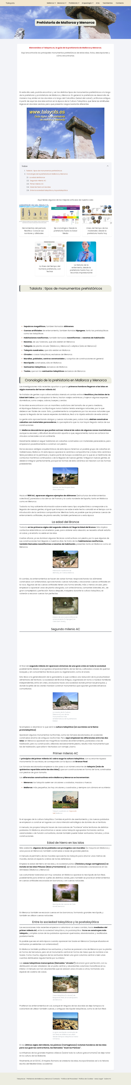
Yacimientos (108, 3)
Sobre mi (107, 1079)
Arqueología (87, 3)
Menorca (60, 3)
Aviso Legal (99, 1079)
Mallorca (50, 3)
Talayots (10, 3)
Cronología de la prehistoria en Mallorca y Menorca (47, 174)
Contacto (120, 3)
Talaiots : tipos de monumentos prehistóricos (44, 170)
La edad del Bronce (37, 177)
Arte (97, 3)
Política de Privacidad (69, 1079)
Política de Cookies (86, 1079)
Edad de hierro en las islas (40, 187)
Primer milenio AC (36, 184)
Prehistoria (73, 3)
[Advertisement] (65, 74)
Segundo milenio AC (38, 180)
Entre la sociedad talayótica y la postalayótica (49, 190)
